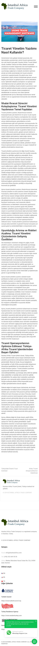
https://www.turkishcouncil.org (11, 601)
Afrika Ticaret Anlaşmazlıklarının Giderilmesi (32, 471)
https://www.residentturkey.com (11, 615)
